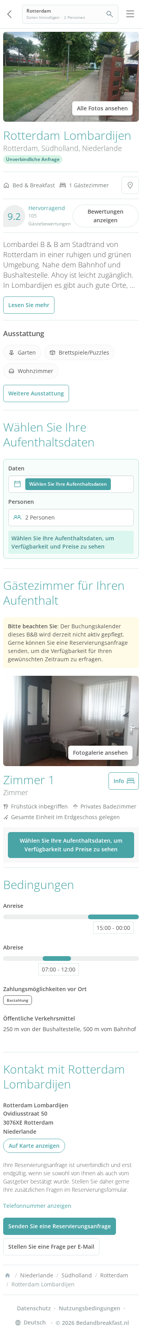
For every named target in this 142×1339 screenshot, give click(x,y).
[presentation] (71, 484)
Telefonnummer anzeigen (37, 1205)
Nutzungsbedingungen (89, 1308)
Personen (21, 501)
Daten (16, 468)
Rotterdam (20, 148)
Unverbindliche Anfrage (33, 159)
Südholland (59, 148)
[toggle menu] (130, 14)
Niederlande (102, 148)
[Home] (7, 1275)
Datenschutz (34, 1308)
